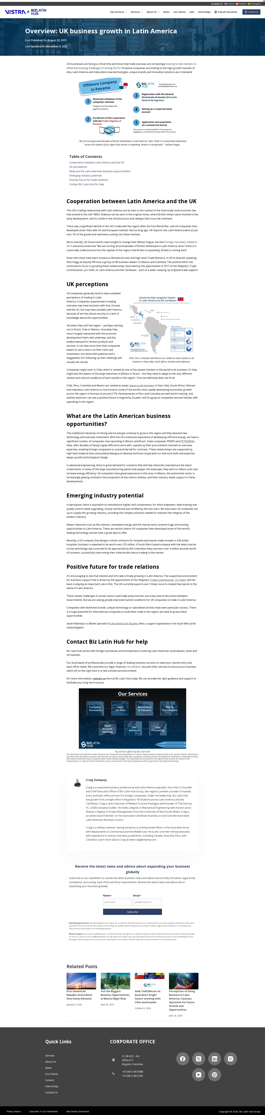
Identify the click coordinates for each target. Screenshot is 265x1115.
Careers (49, 1080)
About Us (50, 1061)
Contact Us (253, 11)
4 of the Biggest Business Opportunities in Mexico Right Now (115, 995)
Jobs (192, 11)
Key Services (117, 11)
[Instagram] (230, 1058)
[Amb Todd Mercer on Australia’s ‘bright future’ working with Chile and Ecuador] (149, 981)
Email (137, 895)
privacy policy (170, 939)
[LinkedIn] (214, 1058)
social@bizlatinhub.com (99, 936)
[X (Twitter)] (198, 1058)
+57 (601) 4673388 (132, 1071)
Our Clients (179, 11)
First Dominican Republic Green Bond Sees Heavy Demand (79, 995)
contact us (99, 678)
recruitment (133, 666)
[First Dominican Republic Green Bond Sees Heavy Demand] (81, 981)
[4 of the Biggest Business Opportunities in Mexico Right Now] (115, 981)
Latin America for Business (124, 623)
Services (135, 11)
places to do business (141, 385)
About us (152, 11)
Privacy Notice (14, 1111)
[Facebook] (182, 1058)
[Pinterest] (214, 1074)
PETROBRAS (187, 441)
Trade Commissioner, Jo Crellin (168, 580)
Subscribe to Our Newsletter (43, 1111)
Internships (204, 11)
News (166, 11)
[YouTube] (198, 1074)
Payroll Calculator (227, 11)
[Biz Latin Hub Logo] (25, 12)
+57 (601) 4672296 (132, 1076)
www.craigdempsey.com (142, 839)
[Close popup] (264, 1)
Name (107, 895)
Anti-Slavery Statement (77, 1111)
